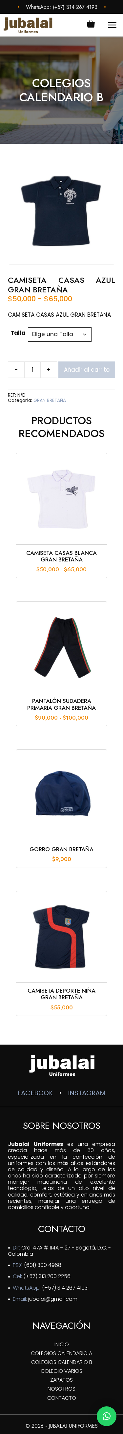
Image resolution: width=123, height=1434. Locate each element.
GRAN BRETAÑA (49, 400)
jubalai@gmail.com (52, 1299)
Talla (17, 333)
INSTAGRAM (87, 1093)
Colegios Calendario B (61, 1362)
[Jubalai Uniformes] (27, 25)
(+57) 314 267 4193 (75, 7)
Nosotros (61, 1389)
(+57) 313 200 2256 (47, 1276)
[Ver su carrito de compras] (90, 25)
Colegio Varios (61, 1371)
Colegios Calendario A (61, 1353)
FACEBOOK (35, 1093)
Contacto (61, 1398)
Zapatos (61, 1380)
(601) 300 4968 (42, 1265)
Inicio (61, 1344)
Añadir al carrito (87, 370)
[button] (106, 1416)
